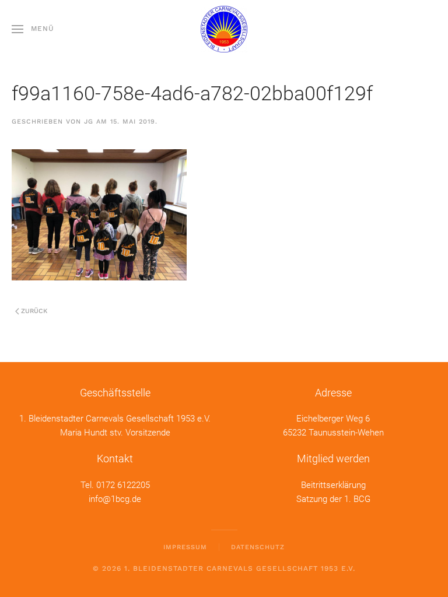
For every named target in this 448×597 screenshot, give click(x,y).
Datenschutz (258, 547)
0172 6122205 (123, 485)
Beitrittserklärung (333, 485)
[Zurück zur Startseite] (224, 29)
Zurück (34, 311)
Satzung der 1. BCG (333, 499)
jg (88, 121)
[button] (33, 29)
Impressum (185, 547)
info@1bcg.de (115, 499)
